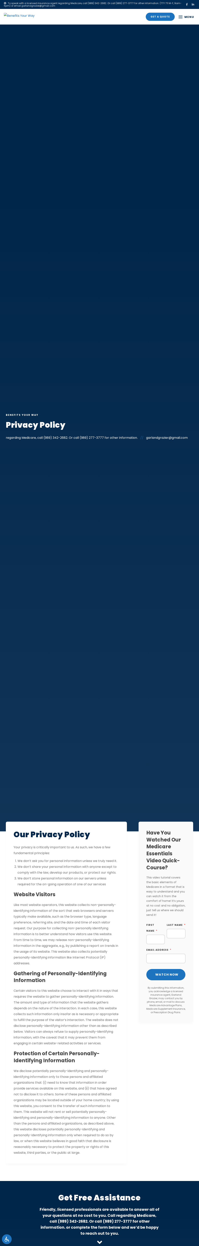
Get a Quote (160, 16)
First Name (150, 927)
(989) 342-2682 (97, 3)
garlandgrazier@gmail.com (38, 5)
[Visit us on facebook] (187, 4)
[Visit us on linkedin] (193, 4)
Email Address (157, 949)
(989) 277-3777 (125, 3)
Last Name (175, 925)
